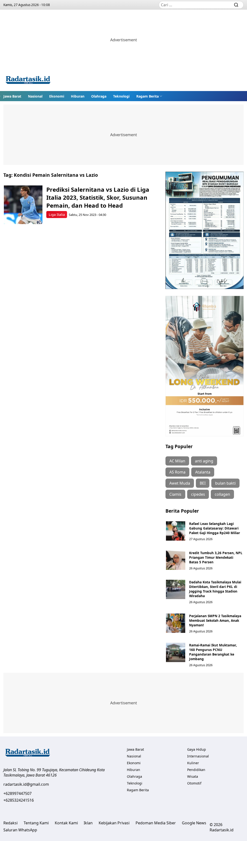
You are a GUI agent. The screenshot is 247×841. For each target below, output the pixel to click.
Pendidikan (196, 769)
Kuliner (193, 763)
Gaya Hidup (196, 749)
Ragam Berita (147, 96)
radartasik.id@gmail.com (26, 784)
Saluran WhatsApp (20, 830)
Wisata (192, 776)
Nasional (35, 96)
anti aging (204, 461)
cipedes (198, 494)
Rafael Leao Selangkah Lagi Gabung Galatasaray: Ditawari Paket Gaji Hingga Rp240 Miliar (214, 528)
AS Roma (177, 472)
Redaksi (10, 823)
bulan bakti (225, 483)
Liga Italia (57, 214)
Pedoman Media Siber (156, 823)
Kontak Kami (66, 823)
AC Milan (177, 461)
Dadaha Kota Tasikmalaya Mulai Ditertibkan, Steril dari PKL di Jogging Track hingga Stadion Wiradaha (215, 589)
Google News (194, 823)
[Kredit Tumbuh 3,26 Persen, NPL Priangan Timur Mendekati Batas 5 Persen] (175, 560)
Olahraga (98, 96)
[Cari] (236, 5)
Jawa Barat (12, 96)
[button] (149, 96)
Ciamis (175, 494)
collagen (222, 494)
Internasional (198, 756)
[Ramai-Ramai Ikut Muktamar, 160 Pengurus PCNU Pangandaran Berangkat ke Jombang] (175, 652)
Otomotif (194, 783)
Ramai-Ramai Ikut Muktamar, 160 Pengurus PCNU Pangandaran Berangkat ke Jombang (213, 652)
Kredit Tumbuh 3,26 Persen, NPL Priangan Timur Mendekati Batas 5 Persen (215, 557)
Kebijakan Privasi (114, 823)
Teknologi (121, 96)
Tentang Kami (36, 823)
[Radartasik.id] (28, 80)
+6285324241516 (18, 800)
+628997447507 (17, 793)
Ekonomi (56, 96)
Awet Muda (179, 483)
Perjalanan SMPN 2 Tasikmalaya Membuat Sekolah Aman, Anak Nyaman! (215, 620)
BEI (203, 483)
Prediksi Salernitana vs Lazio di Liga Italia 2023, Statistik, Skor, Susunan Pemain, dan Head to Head (97, 197)
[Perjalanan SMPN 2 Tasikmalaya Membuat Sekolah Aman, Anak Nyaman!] (175, 623)
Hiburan (77, 96)
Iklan (88, 823)
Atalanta (202, 472)
